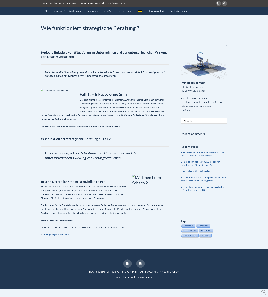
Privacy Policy (153, 272)
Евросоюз (206, 230)
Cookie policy (171, 272)
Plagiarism (203, 225)
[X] (224, 3)
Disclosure (188, 225)
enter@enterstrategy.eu (65, 3)
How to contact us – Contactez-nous (109, 272)
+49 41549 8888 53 (92, 3)
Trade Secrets (190, 230)
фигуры (206, 235)
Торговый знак (190, 235)
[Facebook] (218, 3)
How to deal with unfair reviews (196, 171)
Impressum (137, 272)
